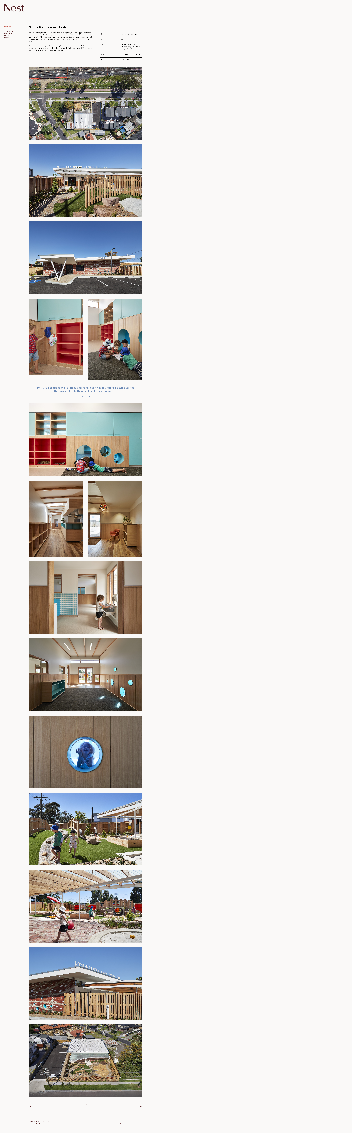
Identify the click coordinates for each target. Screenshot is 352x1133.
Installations (9, 35)
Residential (8, 33)
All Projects (9, 29)
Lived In (6, 37)
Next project (127, 1104)
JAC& (119, 1121)
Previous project (43, 1104)
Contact (139, 10)
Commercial (10, 31)
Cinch (123, 1121)
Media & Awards (122, 10)
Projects (112, 10)
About (132, 10)
